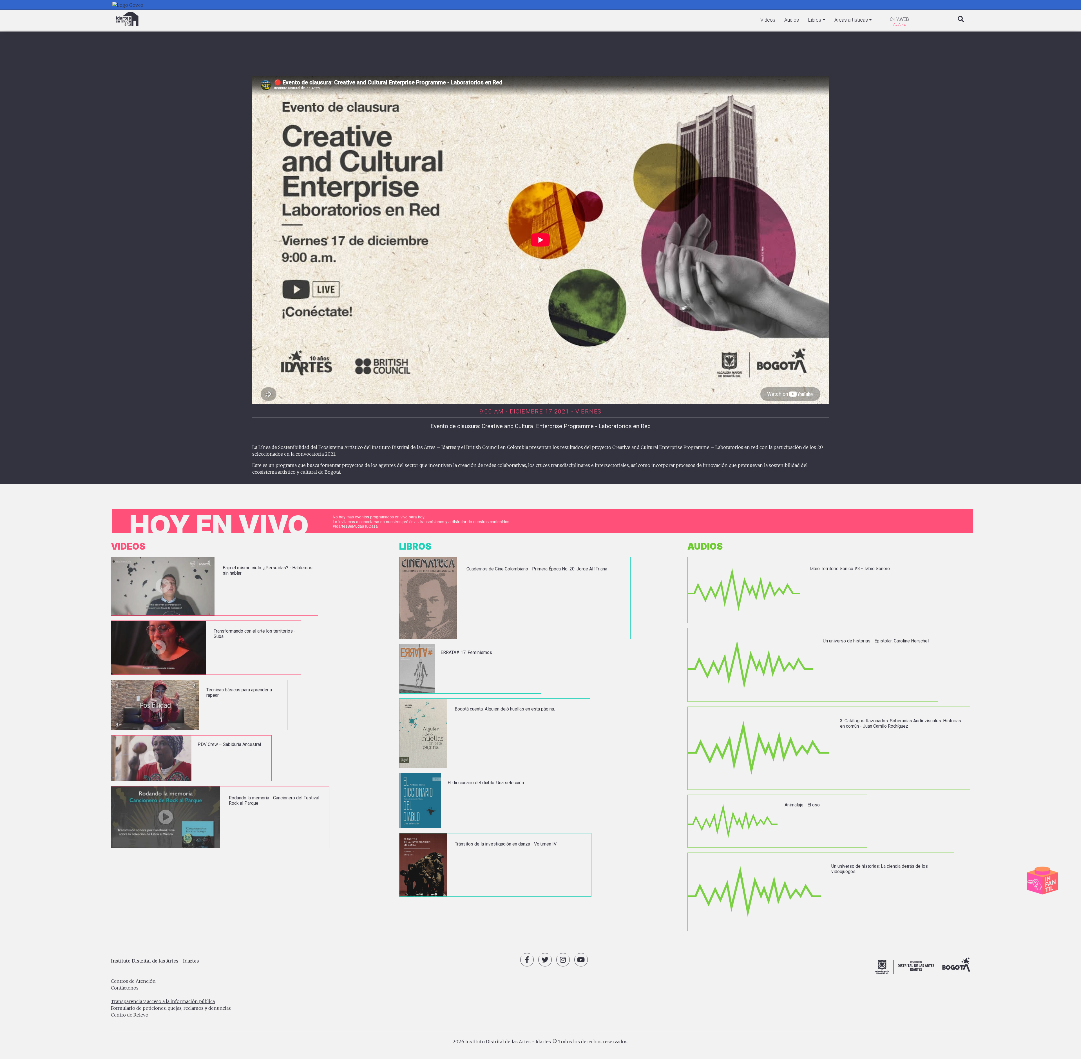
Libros (814, 20)
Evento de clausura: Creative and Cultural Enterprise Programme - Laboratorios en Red (540, 426)
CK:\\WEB (899, 19)
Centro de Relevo (129, 1015)
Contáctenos (125, 988)
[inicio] (127, 19)
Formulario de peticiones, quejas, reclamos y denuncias (171, 1008)
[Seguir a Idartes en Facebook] (527, 959)
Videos (767, 20)
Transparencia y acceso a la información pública (163, 1001)
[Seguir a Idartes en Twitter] (545, 959)
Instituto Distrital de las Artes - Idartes (155, 961)
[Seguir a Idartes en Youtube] (581, 959)
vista (214, 586)
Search (960, 24)
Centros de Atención (133, 981)
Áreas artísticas (851, 20)
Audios (791, 20)
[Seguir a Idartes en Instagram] (563, 959)
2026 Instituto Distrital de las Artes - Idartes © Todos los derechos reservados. (540, 1041)
